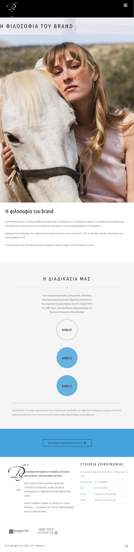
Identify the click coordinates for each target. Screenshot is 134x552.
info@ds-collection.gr (105, 494)
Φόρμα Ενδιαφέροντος (65, 443)
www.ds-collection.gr (105, 500)
